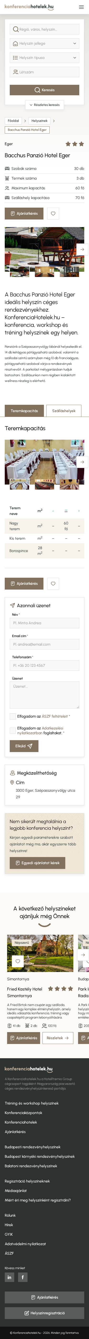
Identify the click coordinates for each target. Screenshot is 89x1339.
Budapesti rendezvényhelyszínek (33, 1147)
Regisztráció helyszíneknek (27, 1181)
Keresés (48, 90)
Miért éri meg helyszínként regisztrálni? (38, 1200)
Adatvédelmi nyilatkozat (25, 1244)
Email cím (20, 636)
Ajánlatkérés (27, 213)
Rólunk (10, 1215)
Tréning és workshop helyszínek (32, 1103)
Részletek (55, 1038)
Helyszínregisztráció (48, 1313)
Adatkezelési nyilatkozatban (40, 730)
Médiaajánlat (16, 1190)
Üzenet (17, 679)
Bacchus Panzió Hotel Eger (27, 130)
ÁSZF (9, 1253)
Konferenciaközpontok (23, 1112)
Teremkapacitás (24, 411)
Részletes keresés (47, 105)
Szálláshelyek (63, 411)
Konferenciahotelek (21, 1122)
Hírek (9, 1225)
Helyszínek (39, 121)
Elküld (20, 746)
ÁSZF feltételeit (55, 716)
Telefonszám (22, 657)
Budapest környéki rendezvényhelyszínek (40, 1156)
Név (16, 615)
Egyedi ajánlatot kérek (41, 863)
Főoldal (13, 121)
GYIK (9, 1234)
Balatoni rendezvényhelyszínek (31, 1166)
